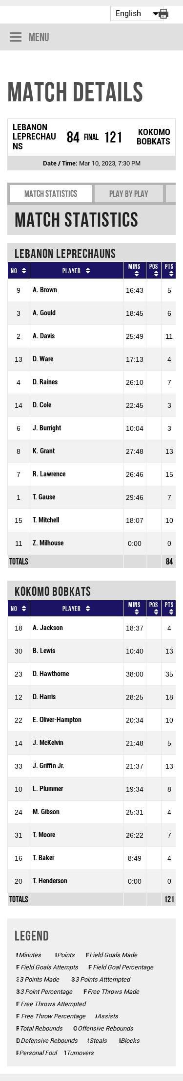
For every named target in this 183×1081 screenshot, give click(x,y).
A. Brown (45, 290)
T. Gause (44, 497)
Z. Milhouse (48, 543)
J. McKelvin (48, 743)
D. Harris (44, 697)
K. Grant (44, 451)
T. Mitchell (46, 520)
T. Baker (43, 858)
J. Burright (47, 428)
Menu (39, 37)
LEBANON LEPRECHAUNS (34, 136)
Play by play (128, 193)
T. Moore (44, 835)
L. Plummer (48, 789)
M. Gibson (46, 812)
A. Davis (44, 336)
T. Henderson (50, 881)
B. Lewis (44, 651)
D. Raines (45, 382)
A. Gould (44, 313)
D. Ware (43, 359)
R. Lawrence (49, 474)
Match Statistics (50, 193)
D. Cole (42, 405)
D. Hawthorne (51, 674)
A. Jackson (48, 628)
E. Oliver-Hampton (57, 720)
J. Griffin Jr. (48, 766)
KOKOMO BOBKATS (153, 136)
